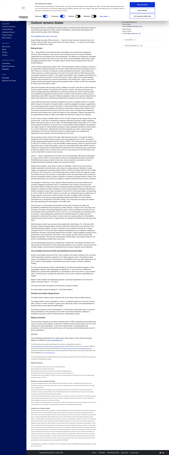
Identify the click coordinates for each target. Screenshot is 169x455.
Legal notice (124, 452)
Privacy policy (134, 452)
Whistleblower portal (113, 452)
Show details (104, 16)
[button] (123, 40)
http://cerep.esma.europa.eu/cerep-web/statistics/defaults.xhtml (75, 348)
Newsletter (102, 452)
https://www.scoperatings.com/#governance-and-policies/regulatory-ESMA (50, 346)
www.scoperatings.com (54, 340)
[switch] (62, 16)
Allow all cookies (142, 4)
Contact (94, 452)
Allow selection (142, 10)
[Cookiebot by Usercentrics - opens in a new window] (23, 17)
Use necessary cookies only (142, 16)
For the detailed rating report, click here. (44, 36)
